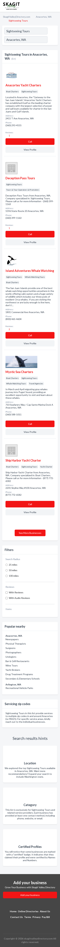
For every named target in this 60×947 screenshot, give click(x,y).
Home (13, 911)
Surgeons (11, 648)
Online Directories (28, 911)
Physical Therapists (16, 643)
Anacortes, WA (44, 16)
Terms (27, 917)
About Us (45, 911)
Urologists (11, 656)
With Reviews (16, 592)
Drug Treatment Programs (19, 674)
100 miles (14, 575)
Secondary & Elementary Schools (23, 678)
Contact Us (16, 917)
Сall (30, 141)
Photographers (13, 652)
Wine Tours (12, 665)
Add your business (30, 895)
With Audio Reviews (19, 597)
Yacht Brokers (13, 669)
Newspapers (12, 639)
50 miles (13, 570)
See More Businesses (30, 532)
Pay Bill (46, 917)
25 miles (13, 564)
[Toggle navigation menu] (55, 6)
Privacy (36, 917)
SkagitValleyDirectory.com (16, 16)
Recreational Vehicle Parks (19, 688)
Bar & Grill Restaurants (17, 661)
